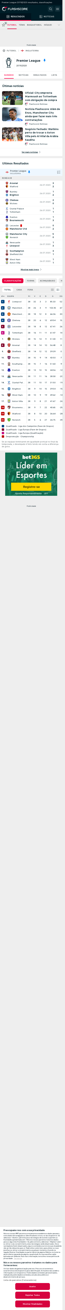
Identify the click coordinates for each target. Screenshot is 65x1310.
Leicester (16, 326)
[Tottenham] (9, 333)
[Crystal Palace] (9, 382)
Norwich (16, 420)
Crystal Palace (18, 382)
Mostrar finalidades (32, 1304)
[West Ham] (9, 395)
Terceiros (18, 1258)
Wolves (16, 339)
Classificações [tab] (12, 281)
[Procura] (50, 9)
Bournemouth (18, 407)
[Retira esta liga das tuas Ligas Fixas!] (44, 60)
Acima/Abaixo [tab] (47, 281)
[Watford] (9, 413)
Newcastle (17, 376)
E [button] (40, 296)
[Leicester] (9, 326)
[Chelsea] (9, 320)
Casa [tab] (19, 290)
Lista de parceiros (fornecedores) (19, 1280)
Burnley (16, 357)
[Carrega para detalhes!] (31, 185)
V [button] (34, 296)
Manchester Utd (18, 314)
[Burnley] (9, 357)
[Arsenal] (9, 345)
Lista (54, 75)
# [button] (2, 296)
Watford (16, 413)
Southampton (18, 364)
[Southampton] (9, 364)
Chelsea (16, 320)
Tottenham (17, 332)
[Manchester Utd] (9, 314)
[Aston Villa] (9, 401)
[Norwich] (9, 420)
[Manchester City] (9, 308)
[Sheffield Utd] (9, 351)
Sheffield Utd (18, 351)
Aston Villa (17, 401)
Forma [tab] (30, 281)
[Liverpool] (9, 301)
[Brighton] (9, 389)
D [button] (45, 296)
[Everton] (9, 370)
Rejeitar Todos (32, 1295)
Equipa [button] (10, 296)
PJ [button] (29, 296)
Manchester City (18, 307)
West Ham (17, 395)
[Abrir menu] (57, 9)
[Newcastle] (9, 376)
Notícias (23, 75)
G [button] (52, 296)
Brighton (16, 388)
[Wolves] (9, 339)
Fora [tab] (30, 290)
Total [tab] (7, 290)
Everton (16, 370)
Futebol (11, 50)
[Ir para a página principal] (17, 9)
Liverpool (16, 301)
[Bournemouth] (9, 407)
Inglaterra (32, 50)
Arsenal (16, 345)
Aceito (32, 1286)
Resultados (39, 75)
